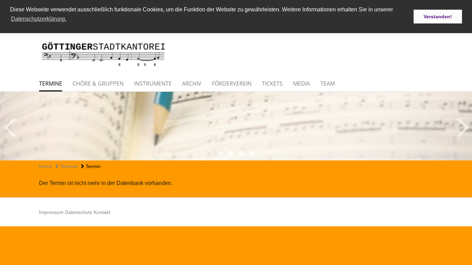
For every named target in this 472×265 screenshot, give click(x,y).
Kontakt (102, 212)
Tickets (272, 83)
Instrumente (153, 83)
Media (301, 83)
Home (45, 166)
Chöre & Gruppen (98, 83)
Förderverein (232, 83)
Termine (50, 83)
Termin (92, 166)
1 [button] (220, 153)
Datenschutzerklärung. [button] (38, 19)
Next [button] (463, 126)
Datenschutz (78, 212)
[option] (236, 126)
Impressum (51, 212)
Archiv (191, 83)
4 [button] (251, 153)
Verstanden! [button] (438, 16)
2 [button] (230, 153)
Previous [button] (9, 126)
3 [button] (241, 153)
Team (327, 83)
